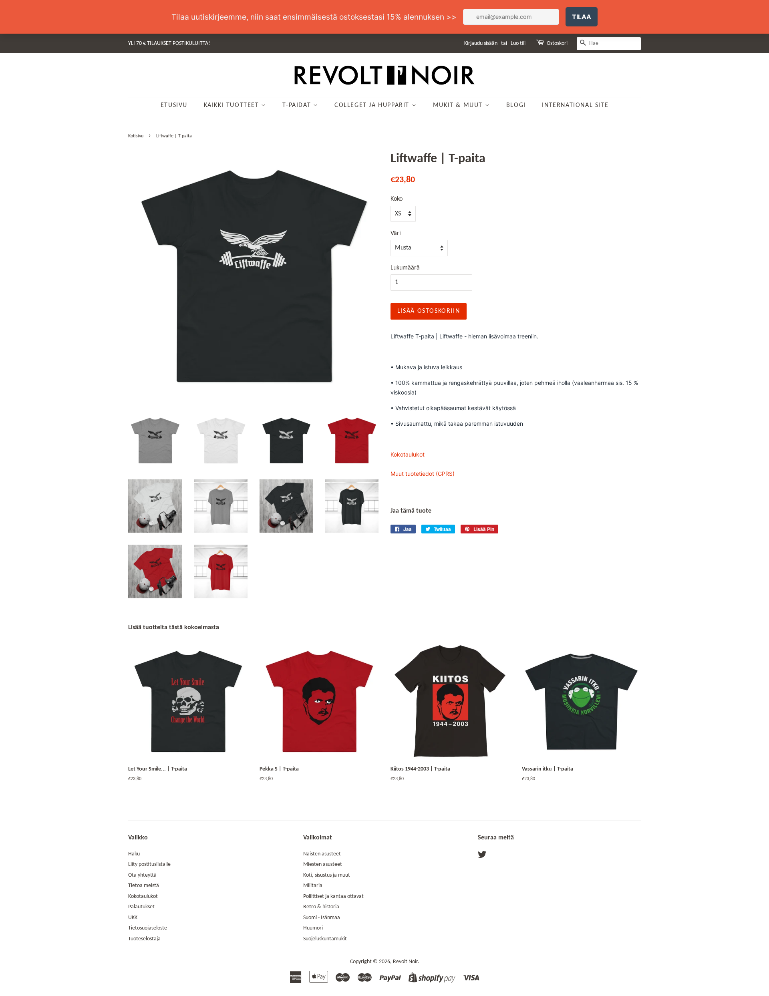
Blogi (516, 105)
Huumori (313, 928)
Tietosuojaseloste (147, 928)
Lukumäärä (405, 268)
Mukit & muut (459, 105)
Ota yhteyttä (142, 875)
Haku (134, 854)
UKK (132, 917)
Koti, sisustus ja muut (326, 875)
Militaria (312, 885)
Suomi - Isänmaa (321, 917)
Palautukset (141, 906)
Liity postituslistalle (149, 864)
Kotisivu (135, 136)
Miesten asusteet (322, 864)
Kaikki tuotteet (233, 105)
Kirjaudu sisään (480, 43)
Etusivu (174, 105)
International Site (575, 105)
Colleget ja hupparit (373, 105)
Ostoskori (557, 43)
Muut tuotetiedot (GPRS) (423, 473)
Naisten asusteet (322, 854)
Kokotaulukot (408, 454)
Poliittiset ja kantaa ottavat (333, 896)
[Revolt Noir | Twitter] (482, 856)
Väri (396, 233)
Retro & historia (321, 906)
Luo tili (518, 43)
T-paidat (297, 105)
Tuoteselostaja (144, 939)
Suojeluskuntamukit (325, 939)
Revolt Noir (405, 961)
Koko (397, 199)
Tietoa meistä (143, 885)
